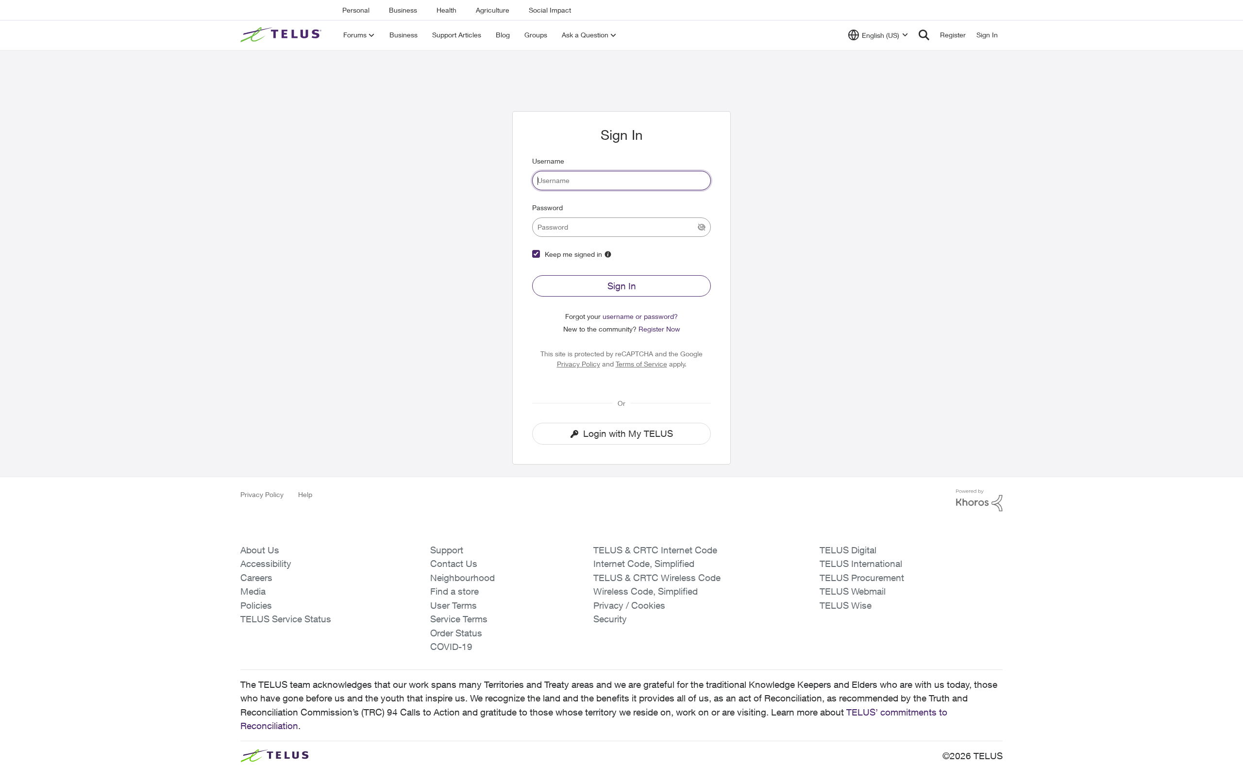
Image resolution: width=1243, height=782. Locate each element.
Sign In (621, 286)
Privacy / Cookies (629, 605)
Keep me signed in (573, 254)
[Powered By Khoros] (979, 500)
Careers (256, 577)
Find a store (454, 591)
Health (446, 10)
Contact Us (453, 563)
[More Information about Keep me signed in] (608, 254)
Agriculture (492, 10)
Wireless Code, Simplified (645, 591)
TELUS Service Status (285, 619)
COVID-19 (451, 646)
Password (547, 207)
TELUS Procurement (862, 577)
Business (403, 10)
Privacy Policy (578, 364)
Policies (256, 605)
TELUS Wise (846, 605)
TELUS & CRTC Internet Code (655, 550)
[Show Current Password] (701, 227)
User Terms (453, 605)
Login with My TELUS (628, 433)
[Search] (924, 35)
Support (446, 550)
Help (305, 494)
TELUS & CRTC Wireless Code (657, 577)
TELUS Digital (848, 550)
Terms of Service (641, 364)
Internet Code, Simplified (643, 563)
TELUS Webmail (853, 591)
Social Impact (550, 10)
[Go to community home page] (282, 35)
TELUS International (861, 563)
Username (548, 161)
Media (253, 591)
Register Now (659, 329)
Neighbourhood (462, 577)
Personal (356, 10)
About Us (259, 550)
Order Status (456, 633)
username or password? (640, 316)
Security (610, 619)
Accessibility (265, 563)
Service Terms (458, 619)
